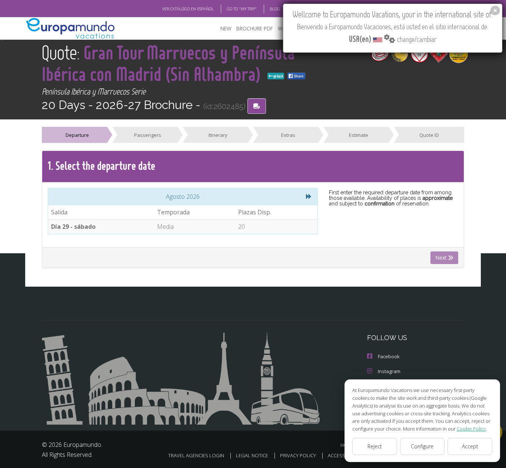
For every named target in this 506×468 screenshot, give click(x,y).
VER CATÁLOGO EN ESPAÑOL (188, 8)
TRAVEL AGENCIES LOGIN (196, 455)
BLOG (275, 8)
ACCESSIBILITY (343, 455)
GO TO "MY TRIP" (242, 8)
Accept (470, 446)
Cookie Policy (471, 428)
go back (278, 76)
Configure (422, 446)
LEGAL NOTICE (252, 455)
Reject (374, 446)
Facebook (389, 356)
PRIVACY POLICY (298, 455)
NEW (226, 28)
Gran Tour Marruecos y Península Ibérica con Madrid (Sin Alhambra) (168, 63)
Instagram (389, 371)
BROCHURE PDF (254, 28)
